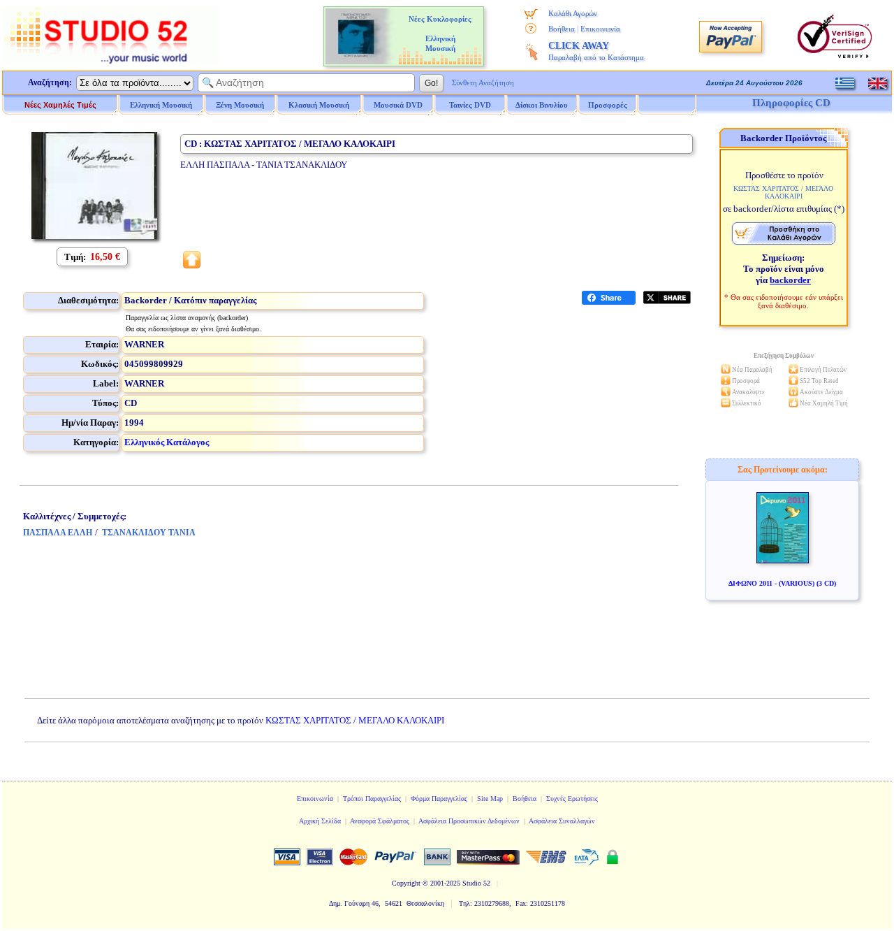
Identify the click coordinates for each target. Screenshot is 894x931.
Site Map (490, 798)
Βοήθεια (561, 28)
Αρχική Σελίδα (320, 821)
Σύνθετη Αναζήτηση (483, 82)
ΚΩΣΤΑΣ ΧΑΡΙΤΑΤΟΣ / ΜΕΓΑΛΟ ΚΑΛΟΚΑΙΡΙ (354, 720)
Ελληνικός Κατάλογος (166, 442)
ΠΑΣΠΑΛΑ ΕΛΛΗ (57, 532)
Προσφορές (607, 105)
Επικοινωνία (600, 28)
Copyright (406, 883)
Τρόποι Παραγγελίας (372, 798)
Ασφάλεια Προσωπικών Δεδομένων (469, 821)
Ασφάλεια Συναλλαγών (562, 821)
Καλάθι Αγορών (572, 13)
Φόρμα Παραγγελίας (439, 798)
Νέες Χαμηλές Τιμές (60, 105)
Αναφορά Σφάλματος (379, 821)
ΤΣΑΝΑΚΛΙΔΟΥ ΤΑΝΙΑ (149, 532)
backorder (790, 280)
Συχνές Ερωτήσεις (572, 798)
